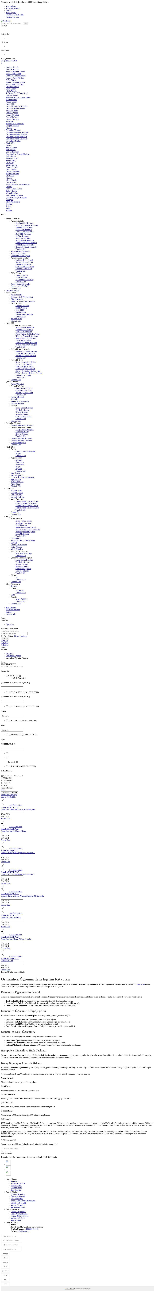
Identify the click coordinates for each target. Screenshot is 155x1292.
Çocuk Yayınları (12, 113)
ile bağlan (4, 643)
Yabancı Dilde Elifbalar (24, 280)
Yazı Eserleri (11, 150)
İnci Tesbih (20, 590)
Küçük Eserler (11, 147)
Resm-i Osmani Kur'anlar (15, 82)
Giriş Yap (5, 638)
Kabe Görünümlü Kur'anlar (26, 243)
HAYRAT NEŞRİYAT (10, 807)
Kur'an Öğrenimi (12, 115)
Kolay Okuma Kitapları (25, 430)
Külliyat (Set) (11, 161)
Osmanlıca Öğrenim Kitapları (17, 132)
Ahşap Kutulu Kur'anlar (25, 240)
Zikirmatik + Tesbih (23, 375)
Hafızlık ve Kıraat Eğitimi (16, 76)
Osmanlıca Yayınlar (13, 130)
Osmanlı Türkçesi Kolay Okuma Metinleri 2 (18, 874)
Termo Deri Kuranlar (24, 230)
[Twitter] (8, 1170)
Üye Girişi (10, 624)
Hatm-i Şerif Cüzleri (13, 74)
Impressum (15, 1181)
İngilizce (19, 469)
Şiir (17, 577)
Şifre (3, 633)
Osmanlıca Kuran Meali (25, 267)
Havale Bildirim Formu (19, 1216)
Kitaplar (9, 128)
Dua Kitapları (11, 182)
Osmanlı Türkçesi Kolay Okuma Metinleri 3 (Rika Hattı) (22, 896)
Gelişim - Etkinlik (12, 126)
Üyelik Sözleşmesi (18, 1196)
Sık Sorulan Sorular (18, 1207)
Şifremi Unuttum (20, 636)
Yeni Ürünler (11, 6)
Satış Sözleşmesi (17, 1199)
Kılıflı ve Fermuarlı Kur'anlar (27, 225)
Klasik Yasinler (11, 91)
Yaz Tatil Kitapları (22, 410)
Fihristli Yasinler (12, 95)
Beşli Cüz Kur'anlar (23, 238)
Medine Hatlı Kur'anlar (24, 232)
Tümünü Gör (21, 249)
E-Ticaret (71, 1289)
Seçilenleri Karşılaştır (9, 795)
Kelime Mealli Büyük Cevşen (27, 506)
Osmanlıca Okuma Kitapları (16, 134)
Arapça (18, 453)
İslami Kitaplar (11, 180)
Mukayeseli (20, 464)
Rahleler (9, 210)
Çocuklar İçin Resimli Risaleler (18, 154)
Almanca (19, 460)
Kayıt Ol (4, 641)
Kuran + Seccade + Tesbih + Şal (28, 371)
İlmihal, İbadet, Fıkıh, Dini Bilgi (28, 530)
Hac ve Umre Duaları (14, 189)
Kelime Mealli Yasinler (24, 314)
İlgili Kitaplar (11, 156)
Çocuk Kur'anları (12, 117)
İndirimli (7, 783)
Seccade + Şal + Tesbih (24, 367)
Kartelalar (9, 121)
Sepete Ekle (5, 818)
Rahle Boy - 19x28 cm (24, 388)
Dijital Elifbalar (21, 277)
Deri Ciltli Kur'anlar (23, 234)
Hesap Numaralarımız (19, 1214)
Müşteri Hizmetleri (13, 8)
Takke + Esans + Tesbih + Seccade (29, 373)
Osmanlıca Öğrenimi (23, 416)
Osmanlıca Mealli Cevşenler (16, 139)
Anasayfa (9, 654)
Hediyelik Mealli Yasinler (15, 108)
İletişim (8, 10)
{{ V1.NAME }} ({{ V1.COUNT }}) (24, 692)
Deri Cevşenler (11, 169)
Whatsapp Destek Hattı (14, 15)
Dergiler (9, 187)
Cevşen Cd (10, 176)
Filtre (3, 790)
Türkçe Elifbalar (22, 275)
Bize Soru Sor (16, 1190)
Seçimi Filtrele (7, 788)
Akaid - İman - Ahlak (24, 521)
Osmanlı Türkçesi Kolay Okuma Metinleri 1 (18, 853)
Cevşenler (9, 163)
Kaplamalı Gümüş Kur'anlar (26, 247)
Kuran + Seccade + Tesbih (26, 362)
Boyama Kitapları (22, 414)
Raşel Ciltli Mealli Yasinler (26, 356)
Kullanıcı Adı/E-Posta (9, 629)
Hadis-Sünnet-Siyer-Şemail (26, 527)
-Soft (67, 1289)
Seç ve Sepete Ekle (8, 797)
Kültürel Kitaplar (22, 432)
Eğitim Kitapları (56, 979)
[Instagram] (8, 1175)
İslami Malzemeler (13, 202)
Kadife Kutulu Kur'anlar (25, 245)
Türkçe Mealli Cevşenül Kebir (27, 508)
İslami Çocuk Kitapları (24, 408)
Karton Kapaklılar (22, 306)
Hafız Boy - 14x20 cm (24, 393)
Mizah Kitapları (12, 193)
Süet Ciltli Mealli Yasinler (25, 353)
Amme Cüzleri (11, 102)
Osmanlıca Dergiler (13, 141)
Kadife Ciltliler (21, 308)
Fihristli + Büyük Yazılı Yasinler (18, 97)
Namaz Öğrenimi (12, 119)
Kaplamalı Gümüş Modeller (26, 343)
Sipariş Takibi (16, 1220)
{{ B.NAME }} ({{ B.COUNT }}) (22, 720)
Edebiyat (9, 200)
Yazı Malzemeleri (12, 152)
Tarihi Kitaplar (11, 191)
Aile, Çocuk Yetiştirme (14, 195)
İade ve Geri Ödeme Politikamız (23, 1201)
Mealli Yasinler (11, 100)
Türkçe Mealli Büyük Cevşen (27, 501)
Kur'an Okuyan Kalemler (15, 71)
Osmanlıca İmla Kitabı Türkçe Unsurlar (16, 939)
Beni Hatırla (9, 636)
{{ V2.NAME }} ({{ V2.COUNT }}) (24, 706)
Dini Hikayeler (21, 525)
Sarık (8, 208)
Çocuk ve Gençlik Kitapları (16, 197)
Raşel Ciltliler (21, 312)
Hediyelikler (10, 104)
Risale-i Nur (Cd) (12, 158)
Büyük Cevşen (11, 165)
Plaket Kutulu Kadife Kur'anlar (27, 334)
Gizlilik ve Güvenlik (18, 1203)
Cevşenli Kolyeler (13, 171)
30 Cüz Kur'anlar (22, 236)
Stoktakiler (8, 781)
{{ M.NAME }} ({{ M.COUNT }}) (23, 735)
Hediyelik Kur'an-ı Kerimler (16, 106)
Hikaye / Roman (22, 564)
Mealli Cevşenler (12, 174)
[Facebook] (8, 1164)
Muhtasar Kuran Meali (24, 260)
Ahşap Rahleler (21, 599)
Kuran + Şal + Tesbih (24, 364)
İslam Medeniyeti (22, 534)
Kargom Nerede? (12, 17)
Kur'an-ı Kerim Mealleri (15, 78)
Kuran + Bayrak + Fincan (25, 369)
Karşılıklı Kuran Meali (24, 262)
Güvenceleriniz (16, 1188)
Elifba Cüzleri (11, 80)
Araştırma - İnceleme (23, 523)
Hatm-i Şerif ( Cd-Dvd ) (15, 84)
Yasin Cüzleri (11, 89)
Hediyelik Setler (12, 111)
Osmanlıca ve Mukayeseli (25, 451)
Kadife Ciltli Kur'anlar (24, 227)
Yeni (5, 785)
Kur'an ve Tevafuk (18, 1183)
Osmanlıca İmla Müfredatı (11, 917)
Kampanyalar (11, 13)
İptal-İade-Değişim (18, 1218)
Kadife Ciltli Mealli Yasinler (26, 351)
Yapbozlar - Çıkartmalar (15, 124)
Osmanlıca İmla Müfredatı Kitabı (13, 831)
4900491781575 (32, 1229)
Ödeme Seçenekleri (18, 1212)
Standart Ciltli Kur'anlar (25, 223)
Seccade (9, 204)
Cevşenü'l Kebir (12, 167)
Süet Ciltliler (20, 310)
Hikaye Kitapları (22, 412)
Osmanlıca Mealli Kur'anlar (16, 137)
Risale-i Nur (10, 143)
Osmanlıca (20, 462)
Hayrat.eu (141, 984)
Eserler (8, 145)
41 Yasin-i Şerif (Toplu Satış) (17, 93)
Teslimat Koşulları (18, 1194)
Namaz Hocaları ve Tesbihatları (18, 184)
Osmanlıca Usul (7, 961)
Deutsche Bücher (12, 87)
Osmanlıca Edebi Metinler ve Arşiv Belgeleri (18, 809)
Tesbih (8, 206)
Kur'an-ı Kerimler (12, 67)
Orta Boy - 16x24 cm (24, 390)
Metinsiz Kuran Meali (24, 269)
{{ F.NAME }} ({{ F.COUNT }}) (22, 766)
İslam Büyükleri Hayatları (25, 532)
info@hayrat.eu (23, 1231)
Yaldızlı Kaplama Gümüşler (26, 345)
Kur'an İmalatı (16, 1186)
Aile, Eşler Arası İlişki (24, 553)
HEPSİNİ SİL (6, 778)
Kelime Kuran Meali (23, 264)
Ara (26, 23)
